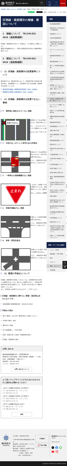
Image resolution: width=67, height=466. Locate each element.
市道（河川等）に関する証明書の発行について (57, 191)
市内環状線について (56, 218)
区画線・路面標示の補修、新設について (56, 99)
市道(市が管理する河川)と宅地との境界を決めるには (57, 184)
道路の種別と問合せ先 (56, 172)
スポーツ (52, 262)
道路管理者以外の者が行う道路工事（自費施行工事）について (57, 43)
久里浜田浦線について (56, 164)
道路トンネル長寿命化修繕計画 (57, 111)
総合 (41, 3)
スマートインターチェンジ (57, 50)
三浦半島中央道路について (57, 159)
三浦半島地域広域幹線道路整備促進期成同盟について (57, 79)
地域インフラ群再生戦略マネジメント (57, 236)
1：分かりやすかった (11, 398)
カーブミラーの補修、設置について (57, 105)
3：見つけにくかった (11, 393)
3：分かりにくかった (11, 401)
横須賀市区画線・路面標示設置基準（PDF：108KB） (20, 89)
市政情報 (52, 270)
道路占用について (55, 222)
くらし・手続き (54, 250)
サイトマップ (55, 442)
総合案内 (3, 9)
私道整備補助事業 (55, 24)
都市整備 (19, 9)
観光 (51, 258)
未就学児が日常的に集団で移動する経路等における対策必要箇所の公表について (57, 228)
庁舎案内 (42, 438)
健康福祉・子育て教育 (56, 254)
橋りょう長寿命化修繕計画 (57, 66)
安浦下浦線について (56, 168)
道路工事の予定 (54, 130)
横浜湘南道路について (56, 61)
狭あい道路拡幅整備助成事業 (57, 177)
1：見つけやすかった (11, 390)
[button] (49, 3)
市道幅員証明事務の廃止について (57, 213)
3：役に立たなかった (11, 409)
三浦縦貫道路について (56, 154)
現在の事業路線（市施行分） (57, 135)
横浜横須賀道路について (57, 140)
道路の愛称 (53, 196)
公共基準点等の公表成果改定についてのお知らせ (57, 72)
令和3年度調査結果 (55, 38)
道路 (24, 9)
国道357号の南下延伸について (57, 149)
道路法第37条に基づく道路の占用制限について (57, 201)
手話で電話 (43, 445)
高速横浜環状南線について (57, 56)
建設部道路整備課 (8, 354)
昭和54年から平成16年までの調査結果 (57, 29)
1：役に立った (9, 406)
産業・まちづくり (11, 9)
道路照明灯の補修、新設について (57, 93)
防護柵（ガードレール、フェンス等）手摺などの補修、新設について (57, 87)
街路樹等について (55, 34)
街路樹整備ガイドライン (57, 126)
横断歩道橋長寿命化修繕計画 (57, 117)
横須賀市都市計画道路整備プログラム (57, 207)
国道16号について (55, 144)
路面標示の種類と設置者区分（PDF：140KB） (18, 92)
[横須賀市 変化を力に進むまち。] (15, 3)
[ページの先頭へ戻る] (64, 463)
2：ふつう (24, 390)
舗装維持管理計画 (55, 122)
